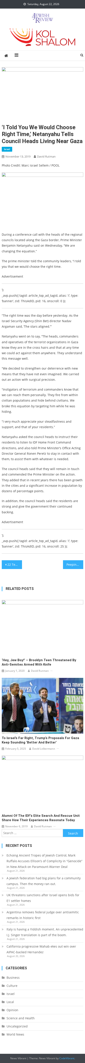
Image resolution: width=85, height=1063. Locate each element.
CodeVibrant (66, 1058)
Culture (12, 986)
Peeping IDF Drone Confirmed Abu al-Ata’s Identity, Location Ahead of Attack (74, 564)
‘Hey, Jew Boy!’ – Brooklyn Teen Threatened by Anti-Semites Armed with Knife (39, 662)
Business (13, 977)
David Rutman (46, 156)
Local (10, 1002)
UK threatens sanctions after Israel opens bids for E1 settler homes (43, 898)
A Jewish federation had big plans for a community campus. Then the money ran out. (44, 881)
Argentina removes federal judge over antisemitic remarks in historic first (43, 915)
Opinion (12, 1010)
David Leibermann (43, 749)
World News (15, 1034)
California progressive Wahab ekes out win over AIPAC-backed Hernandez (41, 949)
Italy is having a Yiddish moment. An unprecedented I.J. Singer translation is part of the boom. (45, 932)
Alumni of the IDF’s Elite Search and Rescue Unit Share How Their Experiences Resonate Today (41, 818)
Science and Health (21, 1018)
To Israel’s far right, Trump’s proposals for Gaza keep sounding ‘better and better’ (40, 740)
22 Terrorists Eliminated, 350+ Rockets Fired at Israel (14, 564)
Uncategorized (17, 1026)
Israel (7, 149)
